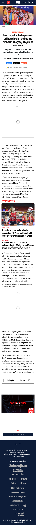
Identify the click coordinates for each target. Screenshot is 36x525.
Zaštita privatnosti (10, 454)
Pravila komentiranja (17, 452)
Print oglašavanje (18, 456)
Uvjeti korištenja (21, 450)
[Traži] (33, 2)
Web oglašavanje (24, 454)
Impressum (9, 450)
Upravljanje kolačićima (18, 461)
